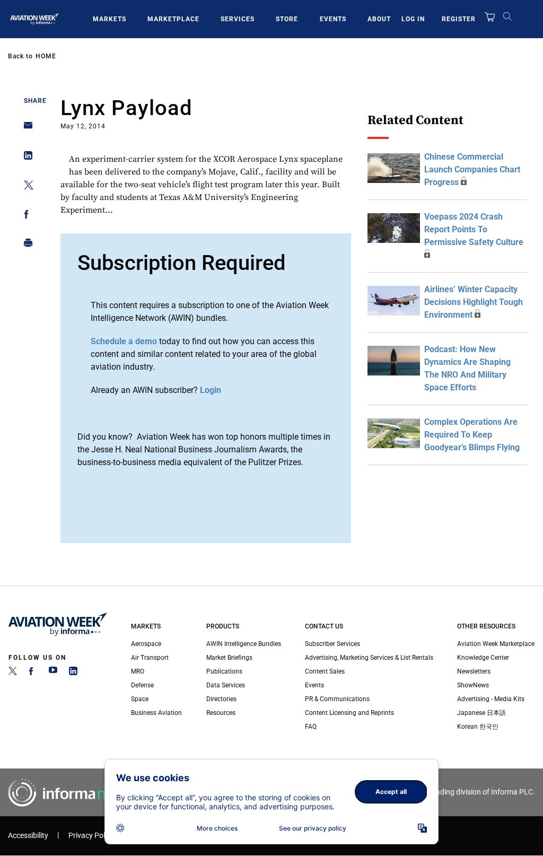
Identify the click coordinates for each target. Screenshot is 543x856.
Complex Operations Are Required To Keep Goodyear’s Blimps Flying (472, 434)
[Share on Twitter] (25, 187)
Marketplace (173, 19)
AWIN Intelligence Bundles (243, 644)
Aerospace (146, 644)
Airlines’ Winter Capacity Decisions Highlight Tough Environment (473, 302)
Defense (142, 685)
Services (238, 19)
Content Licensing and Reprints (349, 713)
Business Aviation (156, 713)
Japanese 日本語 (481, 713)
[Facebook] (33, 673)
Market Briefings (229, 657)
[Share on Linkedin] (25, 157)
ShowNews (473, 685)
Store (287, 19)
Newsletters (474, 671)
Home (46, 56)
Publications (224, 671)
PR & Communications (337, 699)
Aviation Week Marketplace (496, 644)
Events (333, 19)
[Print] (25, 245)
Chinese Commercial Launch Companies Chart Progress (472, 169)
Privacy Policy (91, 835)
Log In (413, 19)
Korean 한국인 (477, 726)
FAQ (311, 726)
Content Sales (325, 671)
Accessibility (28, 835)
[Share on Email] (25, 128)
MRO (137, 671)
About (379, 19)
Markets (109, 19)
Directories (221, 699)
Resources (220, 713)
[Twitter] (12, 673)
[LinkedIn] (73, 673)
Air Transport (150, 657)
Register (459, 19)
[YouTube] (53, 673)
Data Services (225, 685)
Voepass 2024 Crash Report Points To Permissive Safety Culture (473, 229)
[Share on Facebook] (25, 216)
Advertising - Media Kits (490, 699)
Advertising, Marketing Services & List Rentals (369, 657)
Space (139, 699)
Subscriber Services (332, 644)
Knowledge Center (483, 657)
